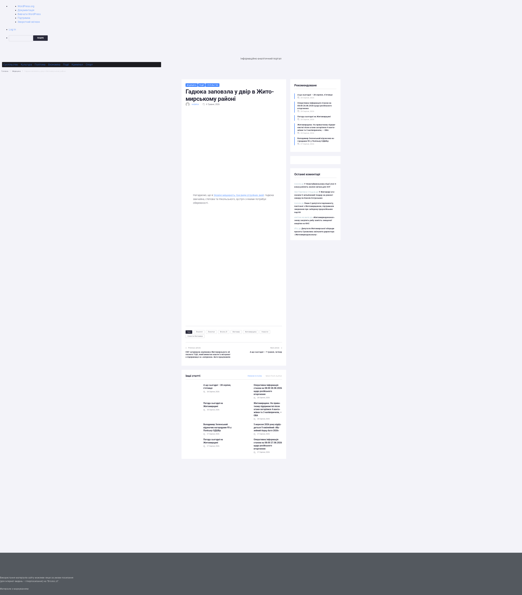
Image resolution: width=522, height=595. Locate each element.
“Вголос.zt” (53, 581)
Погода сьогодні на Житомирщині (314, 116)
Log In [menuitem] (12, 29)
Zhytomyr (211, 332)
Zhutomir (199, 332)
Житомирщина (250, 332)
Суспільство (212, 85)
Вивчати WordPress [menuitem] (29, 14)
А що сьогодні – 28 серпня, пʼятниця (315, 95)
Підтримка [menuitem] (24, 17)
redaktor (195, 104)
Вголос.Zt (223, 332)
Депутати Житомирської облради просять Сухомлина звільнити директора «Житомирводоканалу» (314, 231)
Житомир (236, 332)
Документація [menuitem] (26, 10)
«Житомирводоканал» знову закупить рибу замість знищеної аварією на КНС (314, 220)
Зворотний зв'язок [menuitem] (29, 21)
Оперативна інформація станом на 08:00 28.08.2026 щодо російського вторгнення (314, 105)
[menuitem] (265, 38)
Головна (4, 71)
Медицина (16, 71)
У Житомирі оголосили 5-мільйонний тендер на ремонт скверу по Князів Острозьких (314, 195)
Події (201, 85)
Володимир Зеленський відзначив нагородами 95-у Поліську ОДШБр (217, 427)
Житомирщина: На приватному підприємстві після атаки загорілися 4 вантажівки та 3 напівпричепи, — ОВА (268, 409)
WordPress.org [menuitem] (26, 6)
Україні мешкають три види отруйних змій (239, 195)
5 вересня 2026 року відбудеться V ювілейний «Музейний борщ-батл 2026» (267, 427)
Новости (265, 332)
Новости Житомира (195, 336)
